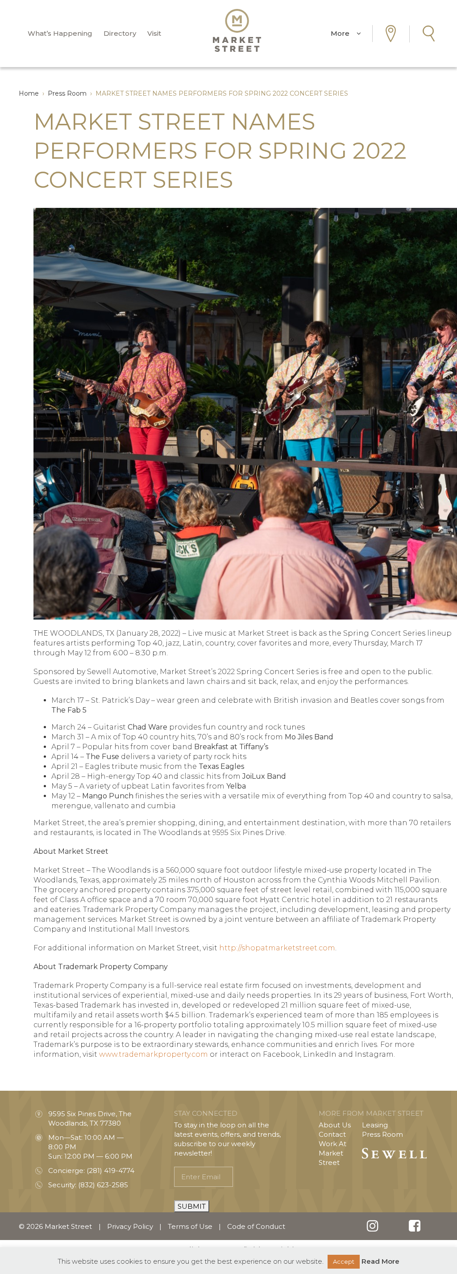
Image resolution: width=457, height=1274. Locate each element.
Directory (120, 33)
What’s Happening (60, 33)
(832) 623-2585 (103, 1185)
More (344, 33)
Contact (332, 1134)
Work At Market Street (332, 1153)
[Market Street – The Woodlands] (237, 30)
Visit (154, 33)
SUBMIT (192, 1206)
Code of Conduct (256, 1226)
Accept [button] (343, 1261)
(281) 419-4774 (110, 1170)
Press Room (382, 1134)
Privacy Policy (130, 1226)
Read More (380, 1261)
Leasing (375, 1125)
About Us (335, 1125)
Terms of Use (190, 1226)
